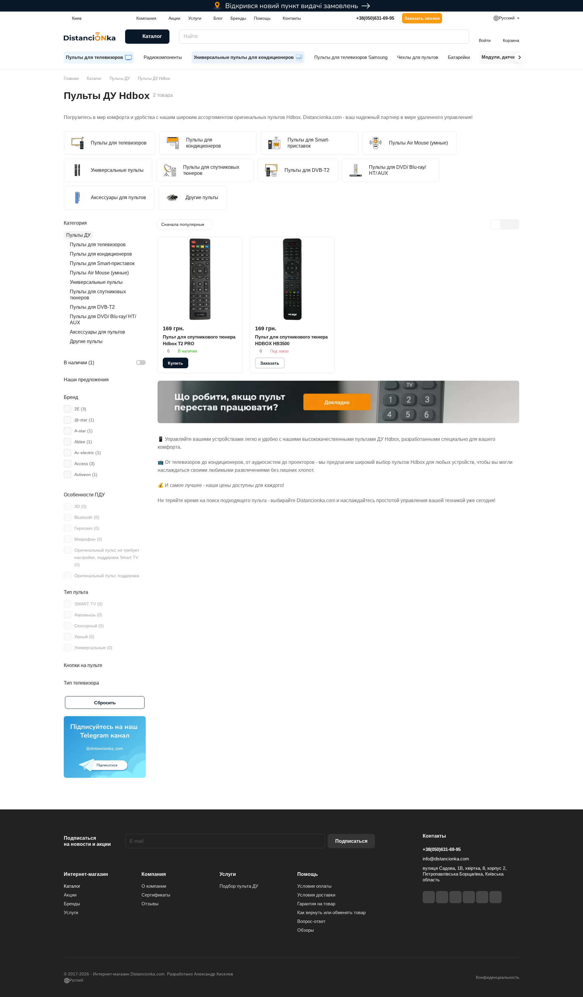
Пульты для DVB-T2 (92, 307)
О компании (153, 886)
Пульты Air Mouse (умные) (99, 272)
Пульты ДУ (78, 235)
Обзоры (305, 930)
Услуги (71, 912)
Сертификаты (155, 894)
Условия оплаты (314, 886)
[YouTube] (469, 897)
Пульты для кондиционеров (101, 254)
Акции (70, 894)
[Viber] (482, 897)
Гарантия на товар (316, 903)
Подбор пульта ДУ (239, 886)
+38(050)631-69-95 (375, 18)
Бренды (72, 903)
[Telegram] (455, 897)
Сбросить (105, 702)
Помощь (307, 874)
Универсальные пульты (96, 282)
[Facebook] (429, 897)
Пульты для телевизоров (98, 244)
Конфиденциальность (497, 977)
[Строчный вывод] (505, 224)
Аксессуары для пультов (97, 332)
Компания (153, 874)
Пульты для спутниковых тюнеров (98, 294)
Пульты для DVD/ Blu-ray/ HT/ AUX (103, 319)
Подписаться (351, 841)
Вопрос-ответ (311, 921)
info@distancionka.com (446, 858)
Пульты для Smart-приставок (102, 263)
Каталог (72, 886)
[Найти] (461, 36)
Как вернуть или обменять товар (331, 912)
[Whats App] (495, 897)
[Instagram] (442, 897)
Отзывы (150, 903)
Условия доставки (316, 894)
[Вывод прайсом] (514, 224)
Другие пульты (86, 341)
